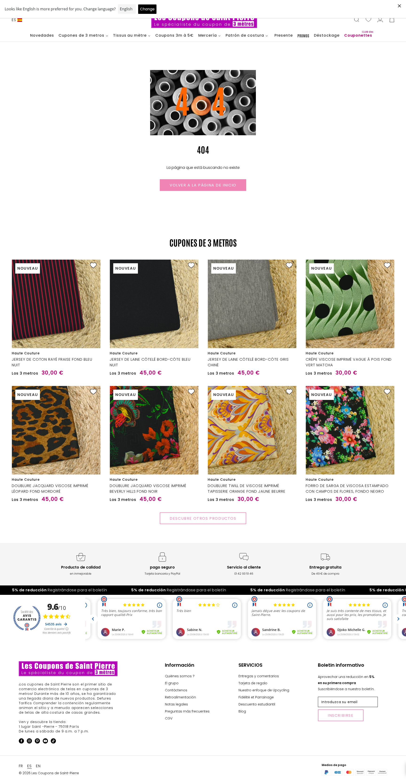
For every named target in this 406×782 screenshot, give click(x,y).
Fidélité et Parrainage (256, 697)
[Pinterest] (37, 741)
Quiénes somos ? (180, 676)
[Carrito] (392, 20)
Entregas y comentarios (258, 676)
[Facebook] (21, 741)
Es (14, 20)
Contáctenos (176, 690)
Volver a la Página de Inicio (203, 185)
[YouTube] (45, 741)
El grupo (172, 683)
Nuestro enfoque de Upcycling (263, 690)
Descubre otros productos (203, 518)
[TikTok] (53, 741)
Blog (242, 711)
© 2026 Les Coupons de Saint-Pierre (49, 773)
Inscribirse (341, 715)
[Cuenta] (380, 20)
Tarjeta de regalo (252, 683)
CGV (168, 718)
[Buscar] (356, 20)
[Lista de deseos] (368, 20)
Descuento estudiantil (256, 704)
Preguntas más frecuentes (187, 711)
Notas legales (176, 704)
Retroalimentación (180, 697)
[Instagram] (29, 741)
